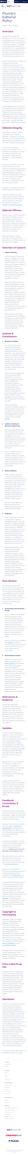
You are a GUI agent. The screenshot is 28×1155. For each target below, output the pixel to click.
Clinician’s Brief (8, 1064)
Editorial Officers (10, 663)
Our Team (7, 1074)
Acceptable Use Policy (9, 945)
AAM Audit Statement (9, 1118)
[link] (14, 1130)
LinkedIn (6, 1101)
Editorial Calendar (8, 1116)
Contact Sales (7, 1093)
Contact (6, 1099)
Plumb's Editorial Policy (10, 1110)
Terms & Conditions (8, 943)
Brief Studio (7, 1087)
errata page (16, 875)
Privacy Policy (14, 1152)
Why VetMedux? (8, 1085)
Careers (6, 1076)
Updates (10, 642)
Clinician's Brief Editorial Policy (11, 1107)
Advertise (7, 1089)
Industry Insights (8, 1091)
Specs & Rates (7, 1114)
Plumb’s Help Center (11, 864)
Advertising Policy (8, 1112)
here (16, 242)
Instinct (9, 1151)
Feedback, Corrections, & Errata (12, 204)
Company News (8, 1079)
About (6, 1072)
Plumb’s (7, 1066)
